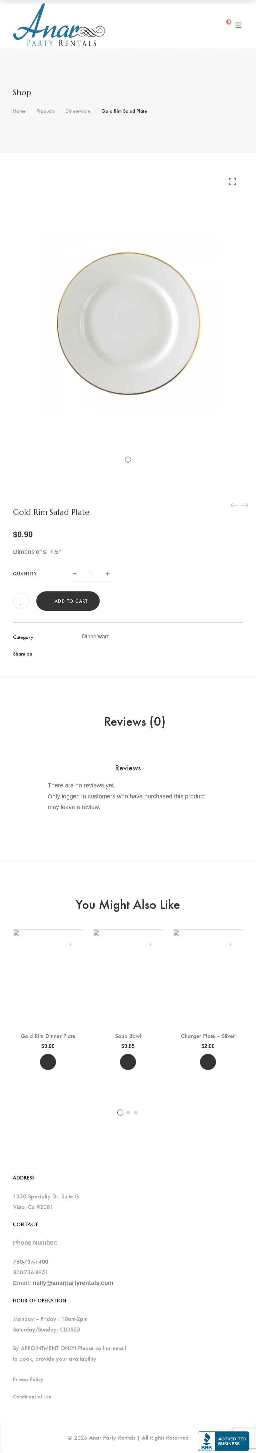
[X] (96, 653)
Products (45, 110)
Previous (14, 1023)
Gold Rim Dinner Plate (48, 1035)
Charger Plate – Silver (208, 1035)
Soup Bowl (128, 1035)
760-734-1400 (30, 1261)
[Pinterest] (108, 653)
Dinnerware (78, 110)
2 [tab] (128, 1112)
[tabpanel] (48, 1002)
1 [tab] (120, 1113)
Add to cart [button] (48, 1062)
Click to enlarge (232, 181)
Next (241, 1023)
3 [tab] (135, 1112)
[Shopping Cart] (223, 24)
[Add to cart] (48, 1062)
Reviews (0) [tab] (135, 720)
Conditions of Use (32, 1396)
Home (19, 110)
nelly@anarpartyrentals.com (73, 1283)
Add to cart (71, 601)
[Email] (120, 653)
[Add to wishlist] (21, 601)
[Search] (213, 24)
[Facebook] (84, 653)
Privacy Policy (28, 1379)
